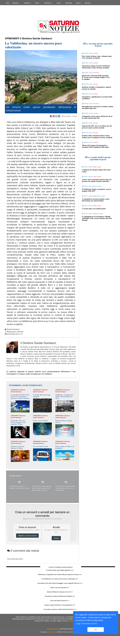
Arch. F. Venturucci (52, 632)
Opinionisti (12, 38)
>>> (72, 570)
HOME (7, 3)
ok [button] (96, 629)
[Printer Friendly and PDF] (69, 116)
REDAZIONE (68, 3)
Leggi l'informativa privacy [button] (86, 624)
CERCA (59, 3)
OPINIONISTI (47, 3)
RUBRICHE (27, 3)
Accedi (88, 3)
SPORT (37, 3)
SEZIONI (16, 3)
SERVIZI (78, 3)
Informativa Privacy (53, 629)
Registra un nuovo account (27, 535)
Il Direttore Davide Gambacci (36, 38)
